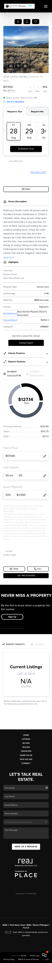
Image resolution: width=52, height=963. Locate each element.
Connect (26, 763)
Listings (26, 739)
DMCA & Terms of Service (28, 959)
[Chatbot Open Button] (44, 955)
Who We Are (26, 759)
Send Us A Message (26, 846)
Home (26, 735)
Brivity (23, 956)
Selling (26, 747)
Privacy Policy (8, 959)
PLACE (26, 928)
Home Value (26, 755)
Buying (26, 743)
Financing (26, 751)
